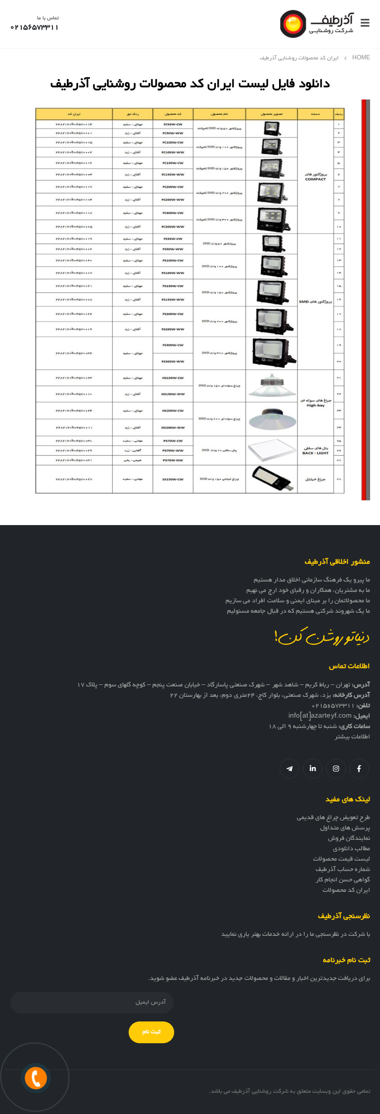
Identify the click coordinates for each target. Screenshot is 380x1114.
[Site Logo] (317, 24)
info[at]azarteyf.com (320, 716)
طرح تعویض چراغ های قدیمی (333, 818)
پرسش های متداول (345, 828)
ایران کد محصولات (346, 890)
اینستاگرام (336, 768)
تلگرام (289, 768)
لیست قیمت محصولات (341, 859)
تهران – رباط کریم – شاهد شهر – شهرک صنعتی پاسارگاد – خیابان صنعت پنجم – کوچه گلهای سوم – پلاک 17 (213, 685)
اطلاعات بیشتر (352, 737)
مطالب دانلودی (351, 849)
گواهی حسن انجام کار (343, 880)
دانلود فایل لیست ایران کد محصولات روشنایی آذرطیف (190, 82)
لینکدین (313, 768)
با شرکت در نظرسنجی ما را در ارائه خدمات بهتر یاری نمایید (295, 934)
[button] (362, 23)
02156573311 (333, 706)
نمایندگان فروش (349, 838)
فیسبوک (359, 768)
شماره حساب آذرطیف (343, 870)
